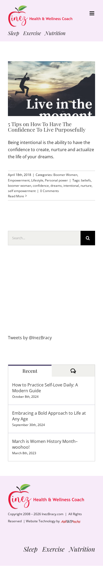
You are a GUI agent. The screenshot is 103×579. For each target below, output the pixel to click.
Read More (16, 196)
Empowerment (19, 180)
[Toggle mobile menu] (92, 13)
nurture (86, 185)
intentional (71, 185)
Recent (29, 371)
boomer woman (19, 185)
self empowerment (22, 191)
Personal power (56, 180)
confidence (41, 185)
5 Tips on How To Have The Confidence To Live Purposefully (47, 127)
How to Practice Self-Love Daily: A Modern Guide (45, 388)
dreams (56, 185)
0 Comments (49, 191)
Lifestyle (37, 180)
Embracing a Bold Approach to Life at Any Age (49, 416)
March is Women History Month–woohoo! (45, 444)
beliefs (86, 180)
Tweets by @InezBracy (30, 338)
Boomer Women (65, 175)
